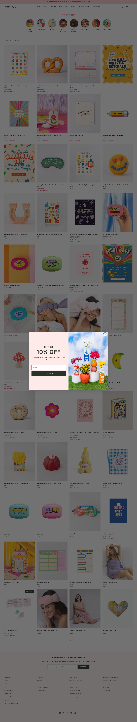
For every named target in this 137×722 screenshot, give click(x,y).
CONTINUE (49, 373)
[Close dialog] (105, 334)
